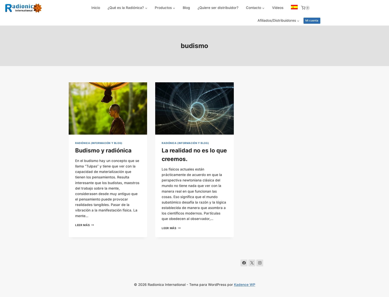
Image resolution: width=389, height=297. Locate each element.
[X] (251, 262)
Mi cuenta (311, 20)
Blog (186, 8)
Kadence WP (244, 285)
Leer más (84, 225)
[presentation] (108, 108)
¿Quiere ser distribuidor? (218, 8)
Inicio (95, 8)
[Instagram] (259, 262)
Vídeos (277, 8)
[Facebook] (243, 262)
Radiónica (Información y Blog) (98, 143)
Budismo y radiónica (103, 150)
